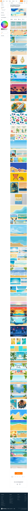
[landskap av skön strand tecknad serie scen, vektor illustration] (21, 264)
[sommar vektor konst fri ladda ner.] (14, 187)
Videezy (2, 498)
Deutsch (25, 499)
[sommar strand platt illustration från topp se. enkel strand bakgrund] (18, 167)
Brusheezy (2, 496)
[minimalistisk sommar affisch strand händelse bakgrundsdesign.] (18, 199)
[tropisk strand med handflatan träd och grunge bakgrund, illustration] (22, 404)
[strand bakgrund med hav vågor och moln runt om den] (22, 289)
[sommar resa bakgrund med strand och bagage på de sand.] (13, 153)
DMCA (10, 497)
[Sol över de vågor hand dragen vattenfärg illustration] (12, 137)
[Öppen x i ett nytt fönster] (13, 508)
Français (25, 500)
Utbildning (2, 500)
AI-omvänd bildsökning (2, 502)
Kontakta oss (18, 497)
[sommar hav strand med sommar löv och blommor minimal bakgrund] (18, 69)
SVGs (12, 19)
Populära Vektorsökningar (11, 499)
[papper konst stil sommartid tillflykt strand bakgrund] (18, 321)
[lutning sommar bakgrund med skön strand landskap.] (22, 217)
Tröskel (2, 32)
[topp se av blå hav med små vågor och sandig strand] (18, 241)
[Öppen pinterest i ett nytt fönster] (11, 508)
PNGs (16, 19)
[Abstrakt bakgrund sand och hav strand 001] (13, 257)
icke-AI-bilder (3, 10)
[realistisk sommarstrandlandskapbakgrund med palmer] (18, 357)
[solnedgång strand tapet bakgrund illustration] (18, 89)
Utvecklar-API (2, 501)
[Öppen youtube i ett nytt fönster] (14, 508)
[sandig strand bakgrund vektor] (18, 272)
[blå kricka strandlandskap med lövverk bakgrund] (18, 453)
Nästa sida (18, 473)
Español (25, 497)
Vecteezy (2, 497)
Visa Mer (24, 14)
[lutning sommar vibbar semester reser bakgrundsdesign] (18, 311)
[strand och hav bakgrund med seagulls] (18, 49)
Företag (2, 499)
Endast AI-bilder (4, 9)
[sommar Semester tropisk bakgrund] (24, 282)
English (25, 496)
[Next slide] (26, 19)
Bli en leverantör (18, 499)
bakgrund (23, 19)
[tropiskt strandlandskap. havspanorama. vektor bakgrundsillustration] (18, 462)
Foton (20, 19)
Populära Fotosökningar (11, 501)
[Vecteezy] (1, 1)
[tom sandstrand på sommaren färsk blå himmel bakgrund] (18, 230)
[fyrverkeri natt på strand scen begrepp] (18, 331)
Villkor (22, 508)
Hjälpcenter (18, 496)
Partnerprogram (11, 498)
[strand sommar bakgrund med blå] (18, 79)
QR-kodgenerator (3, 505)
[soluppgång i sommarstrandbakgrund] (18, 443)
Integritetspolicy (25, 508)
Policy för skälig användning (23, 509)
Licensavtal (10, 496)
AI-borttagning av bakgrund (3, 504)
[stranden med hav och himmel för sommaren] (18, 297)
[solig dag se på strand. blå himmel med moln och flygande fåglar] (15, 282)
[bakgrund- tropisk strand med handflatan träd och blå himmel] (12, 40)
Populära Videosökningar (11, 502)
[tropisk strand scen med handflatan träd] (13, 289)
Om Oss (18, 498)
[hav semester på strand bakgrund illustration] (18, 145)
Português (26, 498)
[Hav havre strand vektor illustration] (22, 257)
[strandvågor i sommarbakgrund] (22, 434)
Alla (2, 8)
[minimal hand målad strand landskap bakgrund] (23, 250)
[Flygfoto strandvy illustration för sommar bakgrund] (18, 415)
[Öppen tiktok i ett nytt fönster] (12, 508)
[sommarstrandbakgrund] (13, 434)
